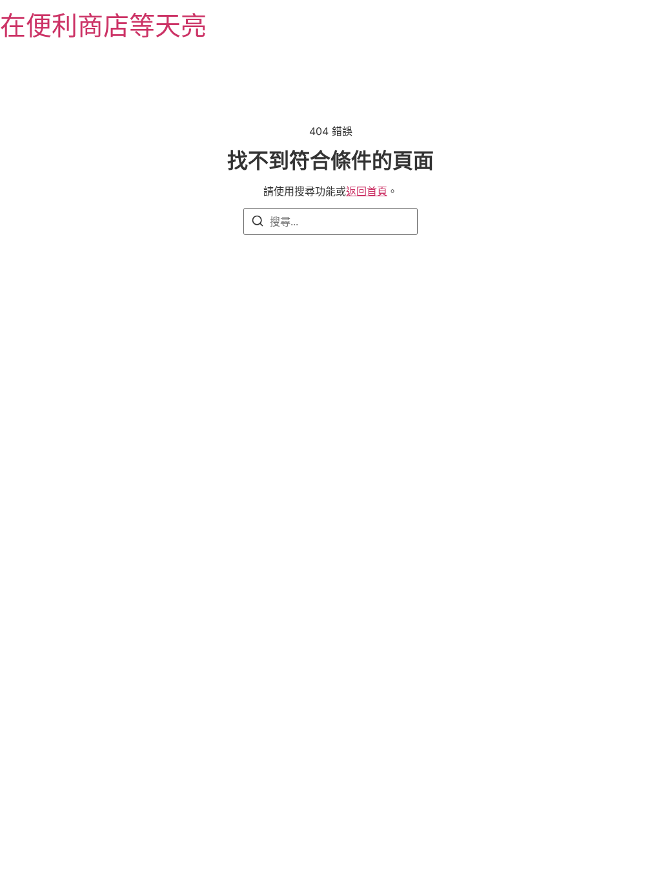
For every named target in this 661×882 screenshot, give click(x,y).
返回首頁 (366, 191)
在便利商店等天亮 (103, 25)
